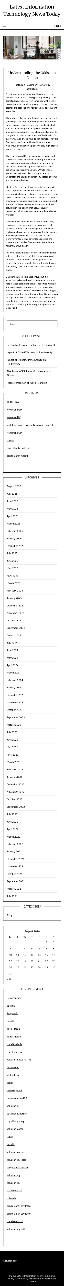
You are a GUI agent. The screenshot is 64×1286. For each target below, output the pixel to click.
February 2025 (15, 590)
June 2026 (12, 501)
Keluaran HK (14, 417)
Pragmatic (12, 1013)
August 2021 (14, 888)
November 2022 (15, 791)
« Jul (9, 978)
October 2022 (14, 799)
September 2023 (16, 717)
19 (24, 961)
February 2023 (15, 769)
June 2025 (12, 560)
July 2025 (12, 553)
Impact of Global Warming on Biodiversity (29, 352)
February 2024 (15, 680)
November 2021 (15, 866)
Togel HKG (13, 401)
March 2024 (13, 672)
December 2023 (15, 695)
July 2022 (12, 814)
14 (39, 954)
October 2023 (14, 709)
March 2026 (13, 523)
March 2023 (13, 762)
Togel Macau (14, 1036)
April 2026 (12, 516)
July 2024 (12, 642)
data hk (11, 1005)
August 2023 (14, 724)
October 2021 (14, 873)
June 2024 (12, 650)
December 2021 (15, 858)
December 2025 (15, 545)
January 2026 (14, 538)
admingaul (32, 88)
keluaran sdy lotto (16, 1229)
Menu (57, 25)
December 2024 (15, 605)
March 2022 (13, 836)
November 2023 (15, 702)
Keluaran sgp (14, 997)
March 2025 (13, 583)
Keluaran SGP (14, 409)
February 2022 (15, 843)
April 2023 (12, 754)
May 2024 (12, 657)
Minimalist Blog (36, 1278)
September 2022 (16, 806)
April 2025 (12, 575)
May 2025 (12, 568)
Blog (9, 915)
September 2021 (16, 881)
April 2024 (12, 665)
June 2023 (12, 739)
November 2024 (15, 612)
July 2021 (12, 896)
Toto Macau (13, 1028)
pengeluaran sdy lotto (19, 1213)
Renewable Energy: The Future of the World (31, 344)
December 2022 (15, 784)
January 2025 (14, 598)
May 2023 (12, 747)
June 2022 (12, 821)
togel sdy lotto (15, 1221)
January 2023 (14, 776)
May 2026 (12, 508)
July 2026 (12, 493)
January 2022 (14, 851)
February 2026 (15, 530)
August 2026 (14, 486)
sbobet (10, 440)
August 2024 (14, 635)
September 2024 (16, 627)
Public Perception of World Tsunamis (27, 382)
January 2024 (14, 687)
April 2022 (12, 829)
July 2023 (12, 732)
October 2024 (14, 620)
